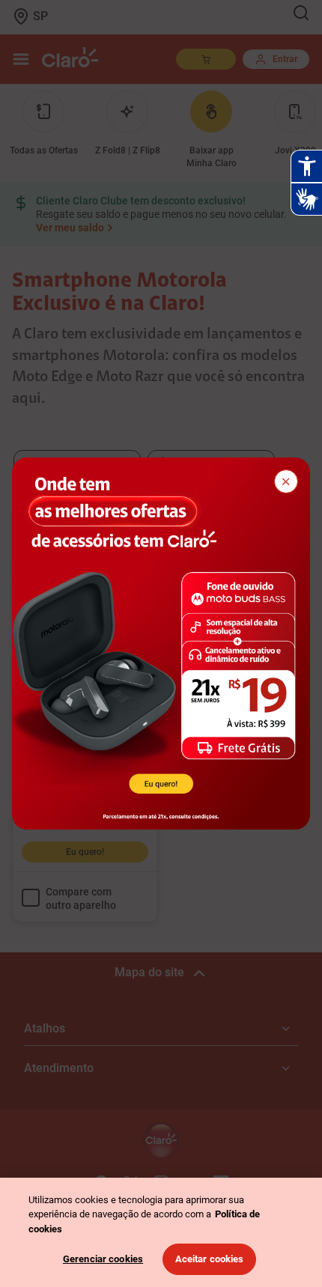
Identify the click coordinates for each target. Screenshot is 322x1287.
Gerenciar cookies (103, 1259)
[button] (286, 481)
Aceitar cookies (209, 1259)
